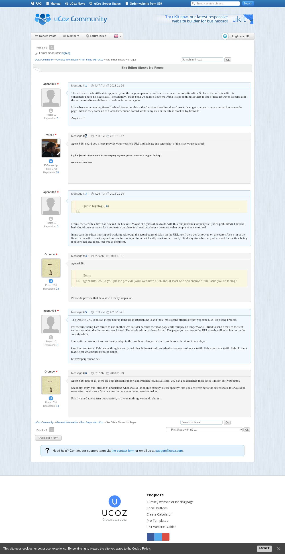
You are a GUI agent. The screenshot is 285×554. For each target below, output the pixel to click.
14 (57, 288)
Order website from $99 (146, 3)
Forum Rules (98, 36)
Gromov (50, 254)
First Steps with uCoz (92, 59)
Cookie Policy (141, 548)
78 (57, 172)
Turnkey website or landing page (170, 502)
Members (73, 36)
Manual (56, 3)
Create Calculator (159, 514)
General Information (67, 59)
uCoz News (77, 3)
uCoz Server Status (107, 3)
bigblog (66, 53)
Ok (228, 59)
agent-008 (50, 84)
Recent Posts (47, 36)
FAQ (38, 3)
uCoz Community (44, 59)
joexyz (50, 134)
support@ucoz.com (169, 450)
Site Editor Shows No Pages (121, 59)
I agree (264, 548)
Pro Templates (157, 520)
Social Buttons (157, 508)
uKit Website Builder (161, 527)
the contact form (123, 450)
